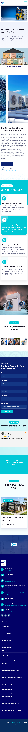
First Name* (4, 372)
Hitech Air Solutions (16, 722)
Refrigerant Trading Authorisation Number (15, 585)
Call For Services (9, 568)
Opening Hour (8, 609)
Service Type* (5, 403)
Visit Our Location (9, 591)
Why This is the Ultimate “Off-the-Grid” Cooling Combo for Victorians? (13, 519)
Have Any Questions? (11, 168)
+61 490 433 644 (11, 170)
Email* (2, 388)
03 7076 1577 (8, 570)
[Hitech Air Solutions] (2, 2)
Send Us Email (8, 580)
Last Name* (4, 380)
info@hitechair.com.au (10, 581)
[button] (2, 14)
